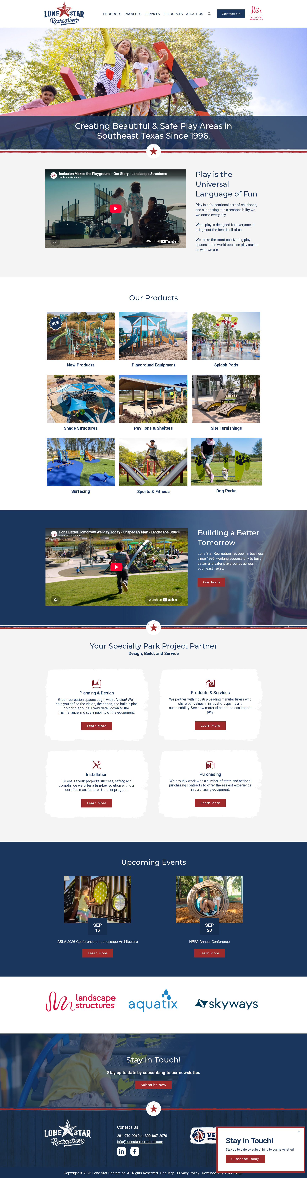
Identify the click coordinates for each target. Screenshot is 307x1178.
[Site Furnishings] (226, 399)
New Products (81, 365)
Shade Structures (81, 428)
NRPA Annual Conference (209, 941)
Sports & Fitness (153, 491)
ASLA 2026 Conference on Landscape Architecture (97, 941)
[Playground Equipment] (153, 336)
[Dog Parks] (226, 462)
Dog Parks (226, 490)
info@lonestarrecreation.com (140, 1142)
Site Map (167, 1173)
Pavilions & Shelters (153, 428)
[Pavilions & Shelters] (153, 399)
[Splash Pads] (226, 336)
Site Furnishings (226, 428)
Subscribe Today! (245, 1159)
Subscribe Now (153, 1085)
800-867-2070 (156, 1136)
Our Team (211, 582)
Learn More (96, 726)
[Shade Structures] (80, 399)
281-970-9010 (128, 1136)
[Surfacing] (80, 462)
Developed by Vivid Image (222, 1173)
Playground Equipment (153, 365)
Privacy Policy (188, 1173)
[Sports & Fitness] (153, 462)
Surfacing (80, 491)
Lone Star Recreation (64, 14)
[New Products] (80, 336)
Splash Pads (226, 365)
